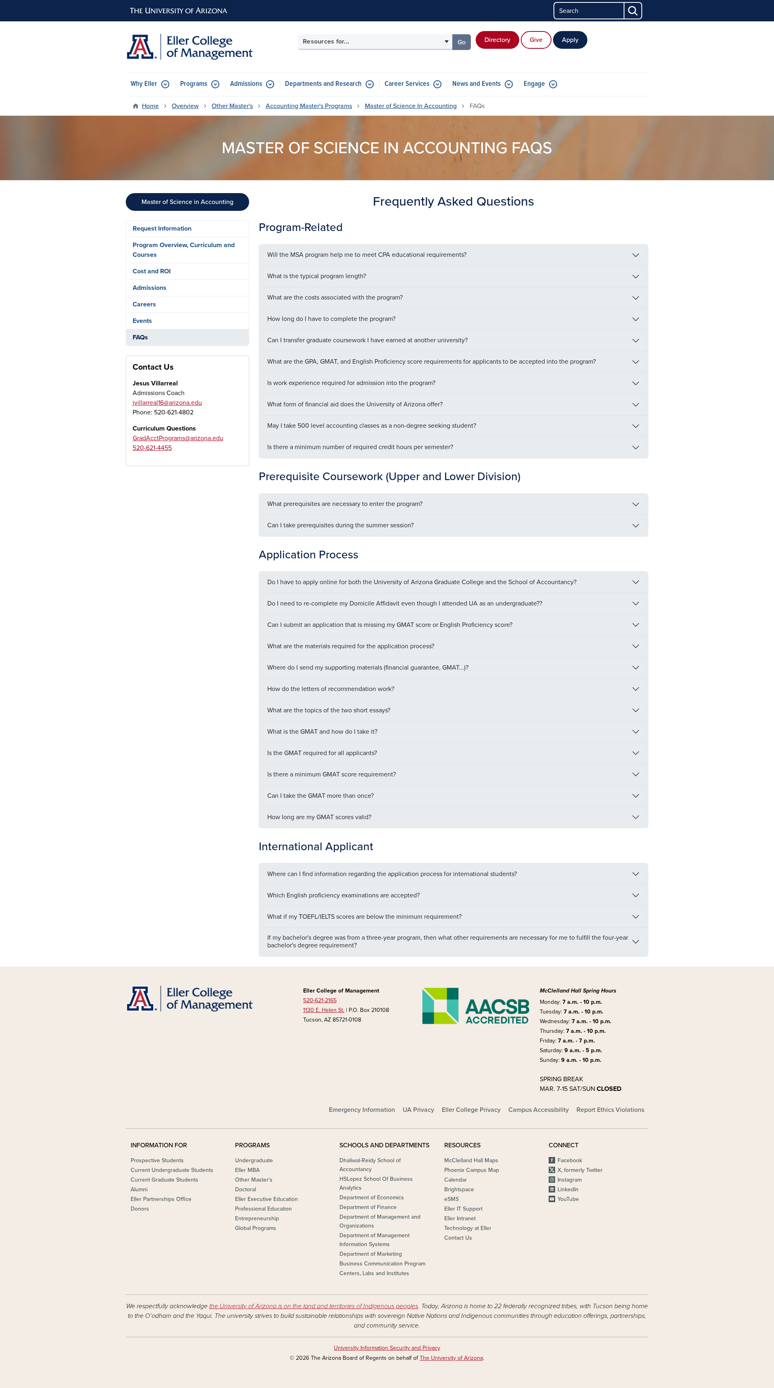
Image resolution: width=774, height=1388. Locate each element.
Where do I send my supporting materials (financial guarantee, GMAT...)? (367, 668)
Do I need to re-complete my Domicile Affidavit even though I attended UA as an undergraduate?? (404, 603)
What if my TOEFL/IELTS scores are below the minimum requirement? (364, 917)
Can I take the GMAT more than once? (320, 796)
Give (536, 40)
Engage (534, 84)
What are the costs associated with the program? (335, 297)
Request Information (162, 229)
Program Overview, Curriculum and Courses (184, 250)
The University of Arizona (451, 1358)
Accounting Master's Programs (309, 106)
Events (142, 321)
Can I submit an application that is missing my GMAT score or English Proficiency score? (389, 625)
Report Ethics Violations (610, 1110)
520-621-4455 (152, 448)
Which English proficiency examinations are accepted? (343, 895)
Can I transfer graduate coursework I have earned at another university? (367, 340)
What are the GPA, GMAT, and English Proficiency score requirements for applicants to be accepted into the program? (431, 362)
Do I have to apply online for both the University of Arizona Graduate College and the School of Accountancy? (421, 582)
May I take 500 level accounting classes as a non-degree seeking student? (371, 426)
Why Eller (144, 84)
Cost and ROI (152, 271)
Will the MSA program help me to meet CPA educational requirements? (366, 255)
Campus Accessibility (538, 1110)
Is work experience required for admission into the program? (351, 383)
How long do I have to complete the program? (331, 319)
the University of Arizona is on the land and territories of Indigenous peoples (313, 1306)
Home (150, 106)
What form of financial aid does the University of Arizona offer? (355, 404)
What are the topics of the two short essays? (328, 710)
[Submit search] (633, 10)
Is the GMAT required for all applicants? (322, 753)
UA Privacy (418, 1110)
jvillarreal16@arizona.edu (167, 403)
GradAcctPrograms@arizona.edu (178, 438)
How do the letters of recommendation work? (330, 689)
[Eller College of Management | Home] (209, 47)
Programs (193, 84)
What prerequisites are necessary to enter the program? (344, 504)
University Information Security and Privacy (387, 1347)
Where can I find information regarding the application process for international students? (392, 874)
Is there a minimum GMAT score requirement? (331, 774)
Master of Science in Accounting (187, 202)
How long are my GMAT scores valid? (319, 817)
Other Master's (232, 106)
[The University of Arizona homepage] (179, 11)
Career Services (407, 84)
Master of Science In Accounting (411, 106)
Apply (570, 40)
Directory (497, 40)
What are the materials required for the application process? (350, 646)
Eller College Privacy (471, 1110)
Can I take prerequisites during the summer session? (340, 525)
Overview (185, 106)
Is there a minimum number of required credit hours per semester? (360, 447)
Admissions (246, 84)
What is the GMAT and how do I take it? (322, 732)
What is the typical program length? (316, 276)
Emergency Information (362, 1110)
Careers (144, 304)
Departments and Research (323, 84)
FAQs (140, 337)
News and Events (476, 84)
